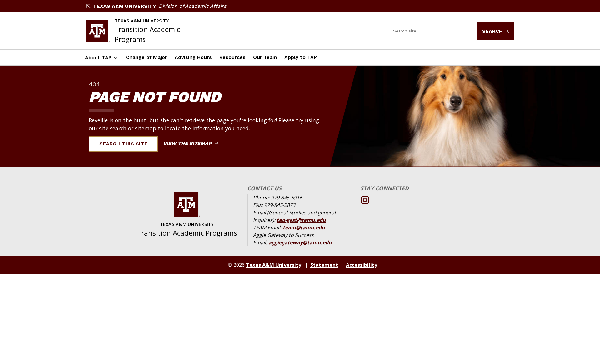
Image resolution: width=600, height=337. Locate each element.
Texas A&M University (124, 6)
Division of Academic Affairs (192, 6)
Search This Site (123, 144)
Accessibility (361, 264)
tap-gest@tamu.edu (301, 220)
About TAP (98, 58)
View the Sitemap (188, 143)
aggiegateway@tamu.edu (300, 242)
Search (493, 31)
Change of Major (146, 57)
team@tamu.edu (304, 227)
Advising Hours (193, 57)
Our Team (265, 57)
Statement (324, 264)
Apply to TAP (300, 57)
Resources (232, 57)
